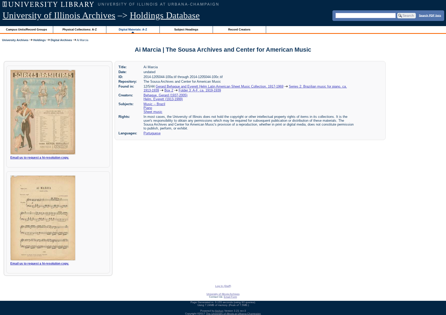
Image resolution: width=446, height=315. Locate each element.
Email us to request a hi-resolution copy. (39, 157)
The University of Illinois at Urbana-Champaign (233, 313)
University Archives (15, 40)
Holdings (39, 40)
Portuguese (152, 133)
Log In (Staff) (223, 286)
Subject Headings (186, 29)
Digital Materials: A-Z (133, 29)
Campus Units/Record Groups (26, 29)
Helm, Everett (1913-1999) (163, 99)
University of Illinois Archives (59, 15)
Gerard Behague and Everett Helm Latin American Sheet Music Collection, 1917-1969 (219, 86)
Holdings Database (165, 15)
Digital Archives (61, 40)
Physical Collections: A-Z (79, 29)
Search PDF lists (430, 15)
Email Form (230, 296)
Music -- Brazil (154, 104)
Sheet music (153, 112)
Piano (148, 108)
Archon (219, 310)
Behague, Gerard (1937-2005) (165, 95)
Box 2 (168, 90)
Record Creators (239, 29)
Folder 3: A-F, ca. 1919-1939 (200, 90)
